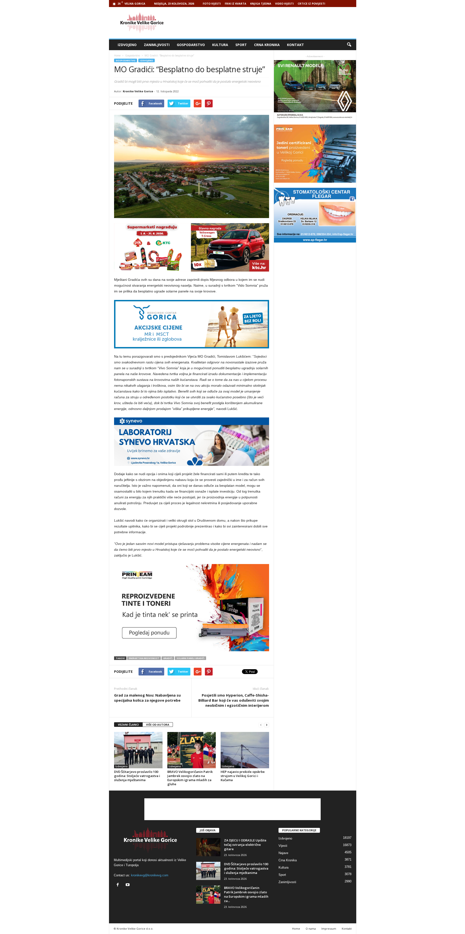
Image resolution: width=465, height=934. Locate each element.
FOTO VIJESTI (212, 3)
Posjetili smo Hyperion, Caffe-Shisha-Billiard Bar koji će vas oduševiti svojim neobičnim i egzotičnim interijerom (233, 700)
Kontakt (295, 44)
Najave (283, 853)
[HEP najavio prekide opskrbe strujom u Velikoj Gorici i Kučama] (245, 750)
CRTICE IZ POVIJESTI (311, 3)
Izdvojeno (127, 44)
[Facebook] (119, 885)
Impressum (328, 928)
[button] (349, 44)
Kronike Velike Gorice (138, 91)
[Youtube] (128, 885)
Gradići (167, 658)
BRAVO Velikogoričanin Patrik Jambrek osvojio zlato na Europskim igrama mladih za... (246, 894)
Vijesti (283, 846)
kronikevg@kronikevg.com (149, 875)
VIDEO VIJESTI (284, 3)
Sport (241, 44)
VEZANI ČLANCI (128, 724)
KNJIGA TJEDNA (260, 3)
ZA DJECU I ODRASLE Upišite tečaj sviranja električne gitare (245, 844)
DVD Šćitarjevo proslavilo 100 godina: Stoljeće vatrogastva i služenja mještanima (137, 775)
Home (117, 55)
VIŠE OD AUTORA (157, 724)
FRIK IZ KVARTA (235, 3)
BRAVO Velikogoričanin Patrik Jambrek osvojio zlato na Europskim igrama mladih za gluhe (190, 777)
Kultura (220, 44)
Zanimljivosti (157, 44)
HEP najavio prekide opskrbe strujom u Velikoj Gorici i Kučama (243, 775)
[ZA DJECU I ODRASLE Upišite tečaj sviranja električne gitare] (208, 847)
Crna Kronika (267, 44)
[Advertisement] (268, 23)
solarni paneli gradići (190, 658)
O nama (311, 928)
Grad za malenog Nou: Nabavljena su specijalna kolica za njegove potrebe (147, 698)
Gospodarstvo (191, 44)
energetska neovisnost (144, 658)
